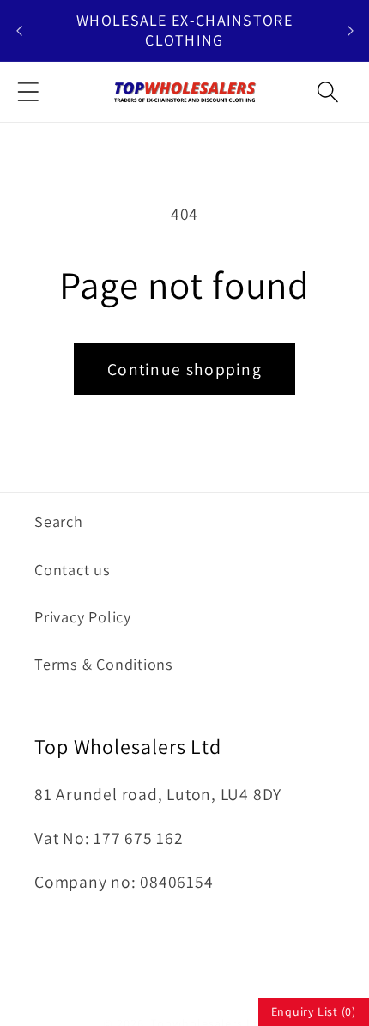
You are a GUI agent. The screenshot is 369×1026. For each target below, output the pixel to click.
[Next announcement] (350, 31)
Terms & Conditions (103, 663)
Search (58, 521)
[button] (27, 91)
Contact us (72, 569)
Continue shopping (184, 369)
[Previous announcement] (19, 31)
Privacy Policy (82, 616)
